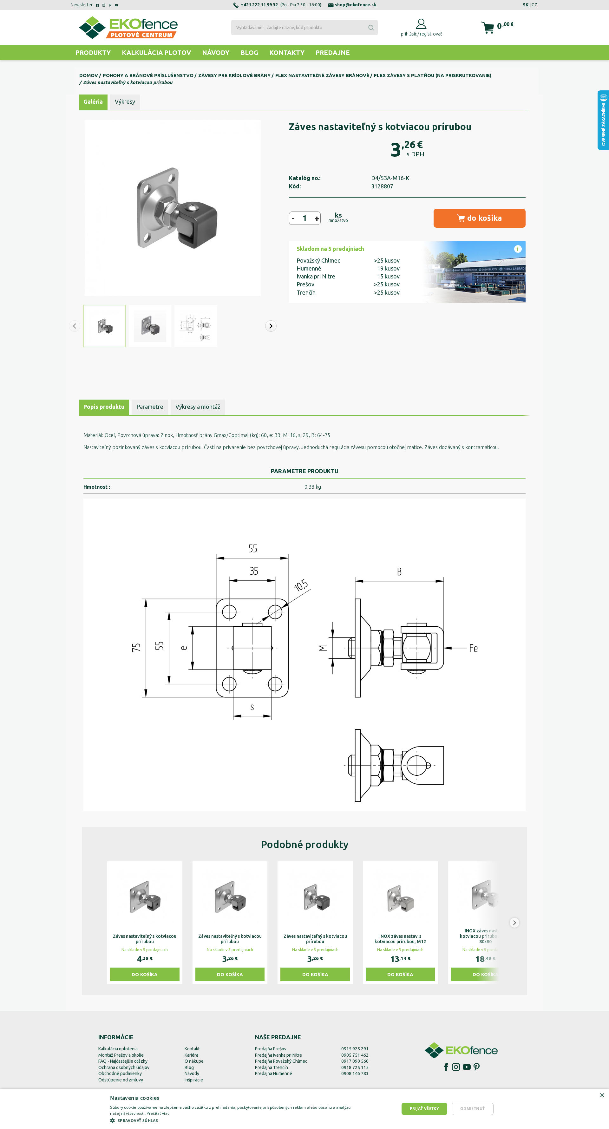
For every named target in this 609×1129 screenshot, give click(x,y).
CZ (534, 4)
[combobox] (304, 27)
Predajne (333, 52)
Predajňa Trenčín (271, 1067)
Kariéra (191, 1055)
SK (525, 4)
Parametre (149, 406)
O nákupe (194, 1061)
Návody (215, 52)
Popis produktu (103, 406)
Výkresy (125, 101)
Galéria (93, 101)
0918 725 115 (355, 1067)
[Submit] (371, 27)
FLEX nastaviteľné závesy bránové (322, 75)
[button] (271, 326)
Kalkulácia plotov (156, 52)
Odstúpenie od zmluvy (120, 1079)
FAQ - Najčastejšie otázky (122, 1061)
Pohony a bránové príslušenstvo (148, 75)
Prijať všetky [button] (424, 1108)
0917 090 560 (355, 1061)
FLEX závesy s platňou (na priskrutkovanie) (432, 75)
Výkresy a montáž (197, 406)
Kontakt (192, 1048)
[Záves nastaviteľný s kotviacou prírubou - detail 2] (304, 655)
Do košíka (145, 974)
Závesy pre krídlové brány (234, 75)
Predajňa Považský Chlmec (281, 1061)
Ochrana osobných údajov (123, 1067)
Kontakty (286, 52)
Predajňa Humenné (273, 1073)
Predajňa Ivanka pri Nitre (278, 1055)
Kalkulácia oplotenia (118, 1048)
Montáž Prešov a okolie (121, 1055)
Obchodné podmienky (120, 1073)
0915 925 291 (355, 1048)
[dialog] (304, 1109)
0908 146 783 (355, 1073)
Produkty (93, 52)
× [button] (601, 1095)
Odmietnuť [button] (472, 1108)
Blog (249, 52)
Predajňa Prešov (270, 1048)
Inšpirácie (194, 1079)
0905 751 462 (355, 1055)
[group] (144, 922)
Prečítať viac (158, 1113)
